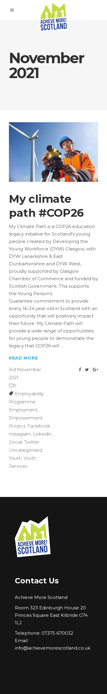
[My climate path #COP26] (53, 152)
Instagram (20, 434)
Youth (15, 458)
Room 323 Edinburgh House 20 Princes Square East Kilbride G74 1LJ (51, 615)
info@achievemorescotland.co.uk (52, 648)
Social (15, 442)
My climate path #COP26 (46, 205)
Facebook (38, 426)
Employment (23, 410)
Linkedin (42, 434)
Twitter (31, 442)
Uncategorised (25, 450)
